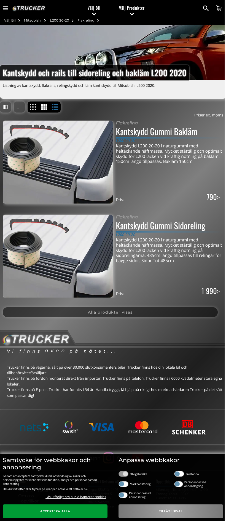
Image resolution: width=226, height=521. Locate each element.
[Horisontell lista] (55, 107)
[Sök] (206, 8)
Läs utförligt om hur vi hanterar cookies (75, 496)
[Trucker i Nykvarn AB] (29, 8)
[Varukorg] (219, 8)
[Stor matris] (44, 107)
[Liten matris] (33, 107)
